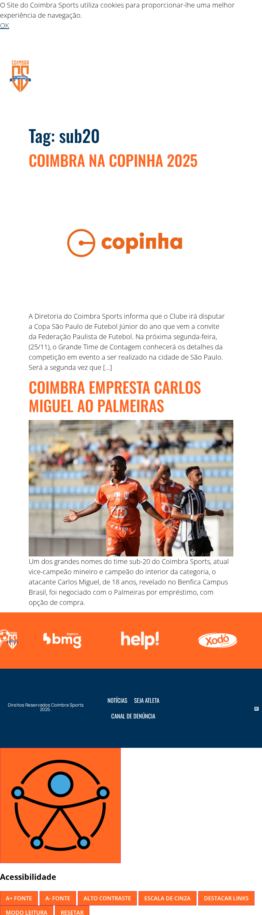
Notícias (117, 700)
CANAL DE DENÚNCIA (133, 716)
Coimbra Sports (67, 705)
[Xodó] (216, 640)
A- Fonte (57, 898)
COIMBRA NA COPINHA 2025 (113, 159)
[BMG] (61, 640)
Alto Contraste (107, 898)
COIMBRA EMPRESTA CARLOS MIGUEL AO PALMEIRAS (115, 396)
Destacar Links (226, 898)
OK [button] (4, 25)
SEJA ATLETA (146, 700)
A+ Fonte (19, 898)
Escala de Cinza (167, 898)
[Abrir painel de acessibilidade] (60, 805)
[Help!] (138, 640)
